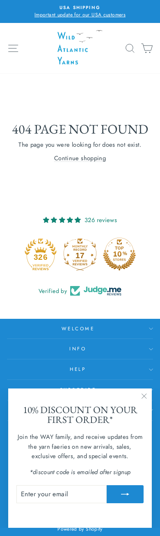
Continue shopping (80, 158)
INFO (77, 348)
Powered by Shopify (80, 529)
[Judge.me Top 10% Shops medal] (119, 254)
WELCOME (78, 328)
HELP (78, 369)
